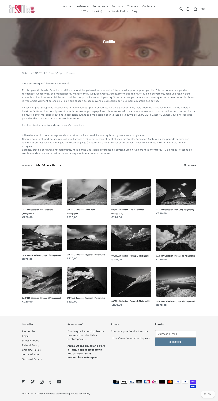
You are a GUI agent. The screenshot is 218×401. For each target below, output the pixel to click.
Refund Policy (30, 345)
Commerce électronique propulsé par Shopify (67, 393)
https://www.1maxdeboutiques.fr (130, 338)
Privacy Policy (30, 340)
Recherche (28, 331)
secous (144, 331)
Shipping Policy (31, 349)
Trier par (27, 165)
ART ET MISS (36, 393)
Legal (25, 335)
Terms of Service (32, 359)
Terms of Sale (30, 354)
